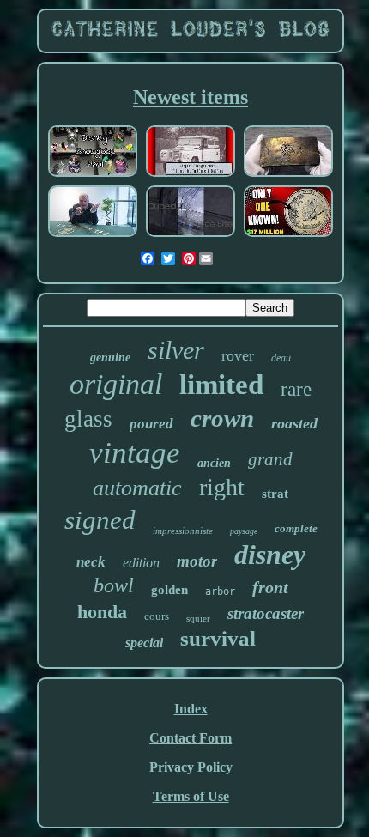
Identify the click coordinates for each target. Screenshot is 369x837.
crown (222, 418)
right (222, 487)
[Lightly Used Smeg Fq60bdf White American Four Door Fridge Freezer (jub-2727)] (190, 234)
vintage (134, 453)
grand (270, 459)
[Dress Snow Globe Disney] (92, 174)
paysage (243, 531)
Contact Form (190, 738)
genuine (110, 357)
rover (237, 355)
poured (151, 423)
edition (141, 562)
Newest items (190, 97)
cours (156, 616)
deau (281, 358)
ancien (214, 463)
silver (176, 350)
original (116, 384)
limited (221, 384)
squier (198, 618)
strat (275, 493)
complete (296, 528)
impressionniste (183, 530)
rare (296, 389)
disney (269, 554)
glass (88, 419)
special (144, 642)
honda (102, 611)
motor (197, 561)
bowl (114, 585)
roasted (294, 423)
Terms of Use (191, 796)
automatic (137, 488)
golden (169, 590)
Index (191, 708)
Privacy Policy (191, 767)
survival (218, 638)
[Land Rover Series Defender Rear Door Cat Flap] (190, 174)
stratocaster (265, 613)
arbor (220, 591)
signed (100, 520)
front (270, 587)
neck (91, 562)
